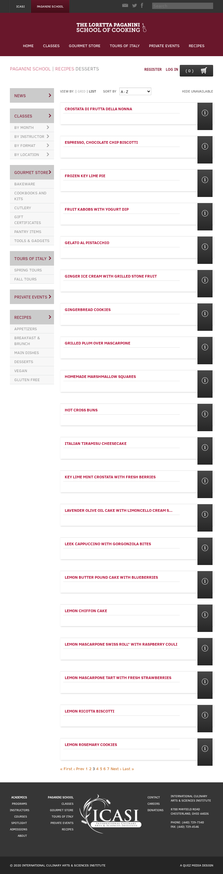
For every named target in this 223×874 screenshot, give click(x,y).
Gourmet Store (84, 45)
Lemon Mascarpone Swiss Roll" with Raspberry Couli (121, 644)
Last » (128, 768)
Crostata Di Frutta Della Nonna (98, 108)
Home (28, 45)
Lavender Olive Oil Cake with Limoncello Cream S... (118, 510)
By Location (26, 154)
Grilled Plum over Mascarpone (97, 343)
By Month (24, 127)
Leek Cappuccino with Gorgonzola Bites (108, 543)
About (22, 836)
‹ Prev (78, 768)
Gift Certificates (27, 219)
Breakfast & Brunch (27, 340)
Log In (172, 69)
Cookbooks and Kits (30, 195)
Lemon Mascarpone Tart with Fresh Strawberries (118, 677)
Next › (116, 768)
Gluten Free (27, 379)
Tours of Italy (125, 45)
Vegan (20, 370)
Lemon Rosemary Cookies (91, 744)
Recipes (196, 45)
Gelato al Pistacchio (87, 242)
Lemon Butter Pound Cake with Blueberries (111, 577)
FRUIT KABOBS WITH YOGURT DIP (97, 209)
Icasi (20, 6)
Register (153, 69)
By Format (24, 145)
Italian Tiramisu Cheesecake (96, 443)
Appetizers (25, 328)
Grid (82, 91)
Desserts (87, 68)
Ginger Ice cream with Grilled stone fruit (111, 276)
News (20, 95)
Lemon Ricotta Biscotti (89, 711)
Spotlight (19, 823)
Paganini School (50, 6)
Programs (19, 804)
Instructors (19, 810)
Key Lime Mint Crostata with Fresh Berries (110, 476)
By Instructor (29, 136)
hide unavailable (197, 91)
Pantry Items (27, 231)
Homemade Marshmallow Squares (100, 376)
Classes (51, 45)
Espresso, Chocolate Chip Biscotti (101, 142)
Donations (155, 810)
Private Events (164, 45)
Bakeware (24, 183)
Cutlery (22, 207)
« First (66, 768)
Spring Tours (28, 270)
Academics (19, 797)
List (92, 91)
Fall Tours (25, 279)
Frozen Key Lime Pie (85, 175)
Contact (154, 797)
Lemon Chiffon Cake (86, 610)
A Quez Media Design (196, 865)
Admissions (18, 829)
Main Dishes (26, 352)
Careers (154, 804)
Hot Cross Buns (81, 410)
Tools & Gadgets (31, 240)
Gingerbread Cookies (88, 309)
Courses (20, 816)
